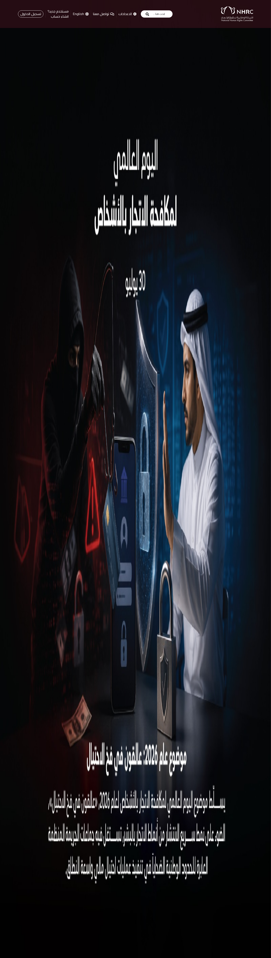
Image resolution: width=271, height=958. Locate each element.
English (78, 14)
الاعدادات (125, 14)
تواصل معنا (101, 14)
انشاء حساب (60, 16)
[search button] (147, 14)
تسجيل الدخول (30, 14)
